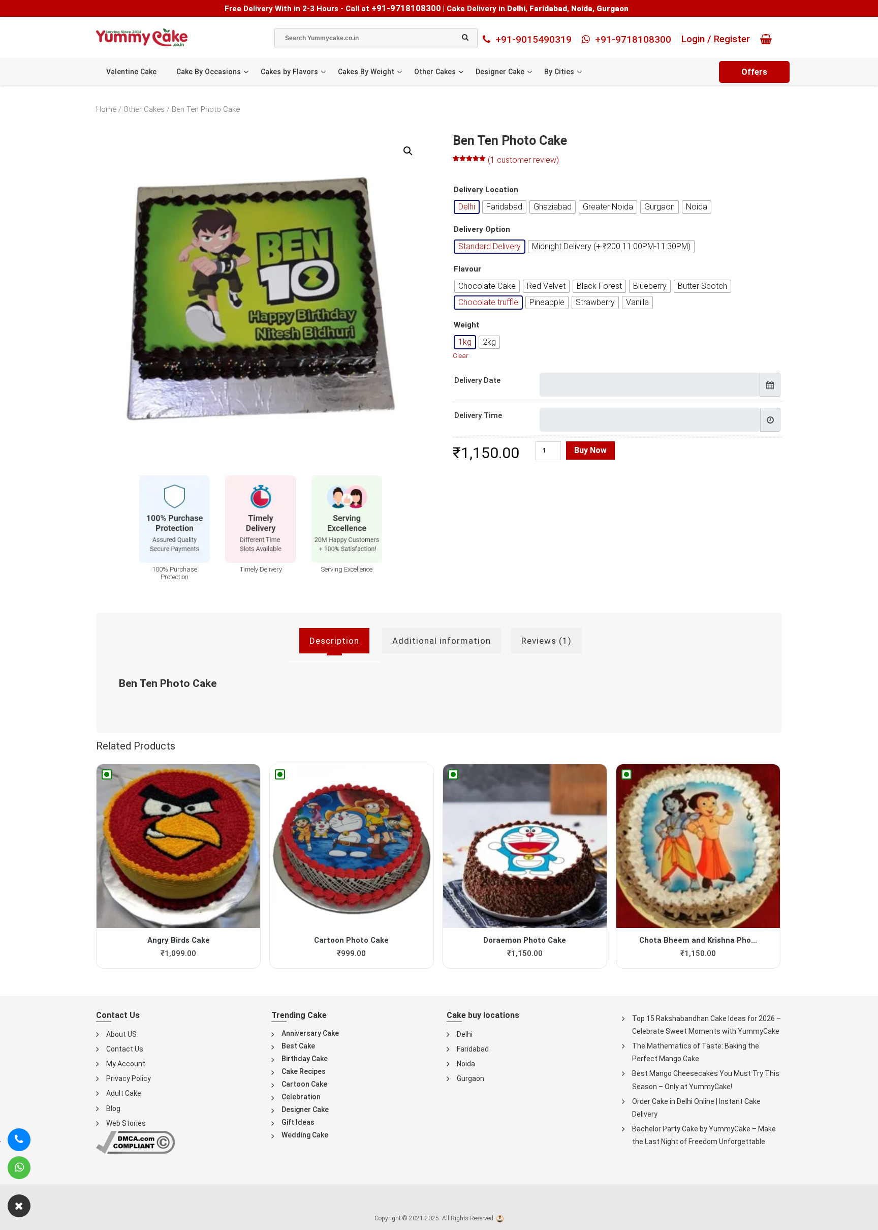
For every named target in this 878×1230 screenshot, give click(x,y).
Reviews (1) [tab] (546, 641)
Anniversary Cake (310, 1033)
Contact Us (124, 1049)
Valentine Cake (131, 72)
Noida (466, 1064)
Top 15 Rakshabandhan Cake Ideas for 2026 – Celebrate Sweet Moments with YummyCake (706, 1024)
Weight (467, 325)
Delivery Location (486, 190)
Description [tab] (334, 641)
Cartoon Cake (304, 1084)
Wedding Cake (304, 1135)
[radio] (467, 207)
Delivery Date (477, 380)
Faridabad (473, 1049)
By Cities (559, 72)
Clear (460, 355)
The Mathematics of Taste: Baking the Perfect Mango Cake (695, 1052)
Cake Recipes (303, 1071)
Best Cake (298, 1046)
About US (121, 1034)
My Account (125, 1064)
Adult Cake (123, 1093)
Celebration (301, 1097)
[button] (408, 151)
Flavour (467, 269)
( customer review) (523, 160)
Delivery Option (482, 229)
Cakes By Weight (366, 72)
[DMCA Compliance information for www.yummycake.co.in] (135, 1142)
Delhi (465, 1034)
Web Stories (126, 1123)
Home (106, 109)
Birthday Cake (304, 1059)
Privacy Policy (128, 1078)
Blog (113, 1108)
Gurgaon (470, 1078)
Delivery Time (478, 415)
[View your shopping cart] (768, 39)
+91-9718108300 (406, 8)
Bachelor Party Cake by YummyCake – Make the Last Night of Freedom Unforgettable (704, 1135)
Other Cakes (435, 72)
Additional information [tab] (441, 641)
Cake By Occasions (208, 72)
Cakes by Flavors (289, 72)
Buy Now (590, 450)
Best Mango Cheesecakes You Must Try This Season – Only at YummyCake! (705, 1079)
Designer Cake (500, 72)
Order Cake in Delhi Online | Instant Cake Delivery (696, 1107)
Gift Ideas (298, 1122)
